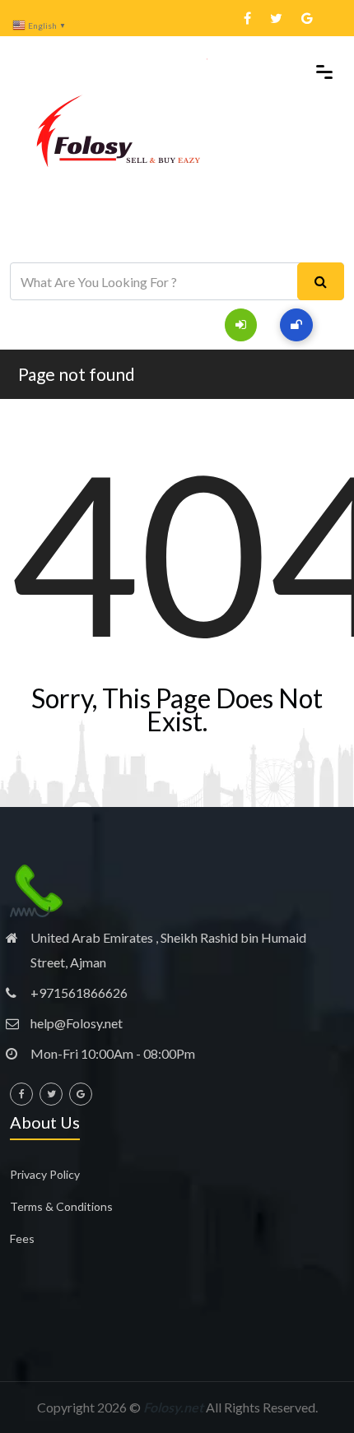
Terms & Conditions (61, 1206)
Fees (22, 1238)
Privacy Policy (45, 1174)
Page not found (76, 374)
